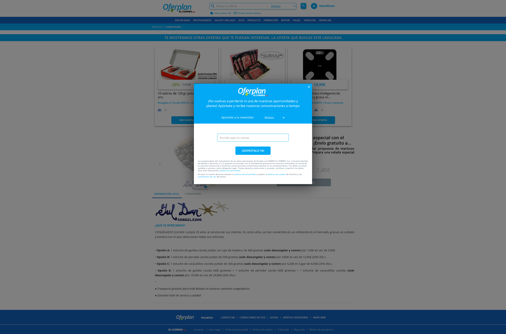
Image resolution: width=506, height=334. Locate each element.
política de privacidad (230, 170)
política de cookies (277, 174)
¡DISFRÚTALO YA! (253, 150)
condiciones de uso (207, 176)
